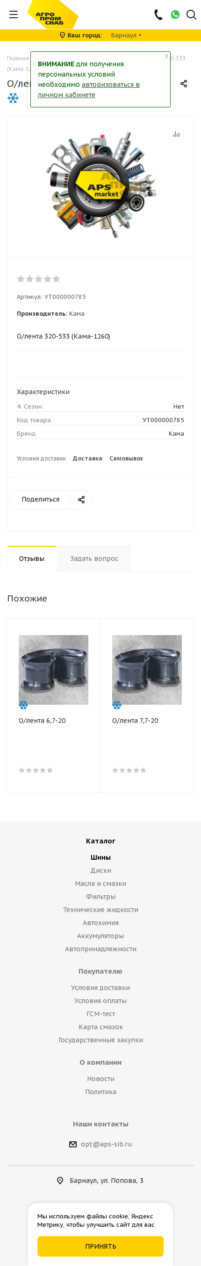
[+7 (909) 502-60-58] (159, 14)
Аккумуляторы (100, 936)
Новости (101, 1079)
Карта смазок (101, 1027)
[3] (39, 279)
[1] (21, 279)
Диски (100, 870)
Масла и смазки (100, 883)
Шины (101, 857)
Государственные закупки (100, 1040)
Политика (100, 1092)
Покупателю (100, 971)
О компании (100, 1062)
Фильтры (100, 896)
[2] (30, 279)
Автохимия (101, 923)
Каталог (100, 840)
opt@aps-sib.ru (106, 1144)
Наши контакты (101, 1123)
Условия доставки (41, 458)
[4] (47, 279)
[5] (56, 279)
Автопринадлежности (100, 949)
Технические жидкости (100, 909)
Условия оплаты (100, 1001)
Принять (100, 1246)
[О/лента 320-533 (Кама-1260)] (100, 184)
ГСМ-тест (100, 1014)
